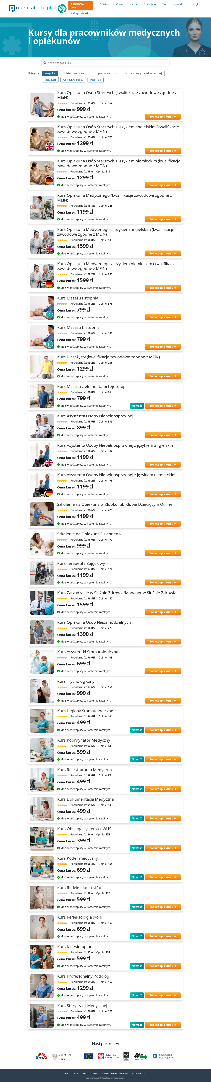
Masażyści (50, 79)
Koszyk (194, 4)
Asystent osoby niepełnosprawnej (143, 73)
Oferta (103, 4)
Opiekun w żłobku (73, 79)
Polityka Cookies (139, 1073)
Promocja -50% (77, 5)
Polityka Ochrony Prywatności (115, 1073)
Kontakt (179, 4)
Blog (164, 4)
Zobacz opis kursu (162, 116)
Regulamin (94, 1073)
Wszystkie (50, 73)
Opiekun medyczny (107, 73)
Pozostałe (95, 79)
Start (67, 1073)
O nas (119, 4)
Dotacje (148, 4)
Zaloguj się (78, 13)
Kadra (133, 4)
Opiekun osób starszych (76, 73)
